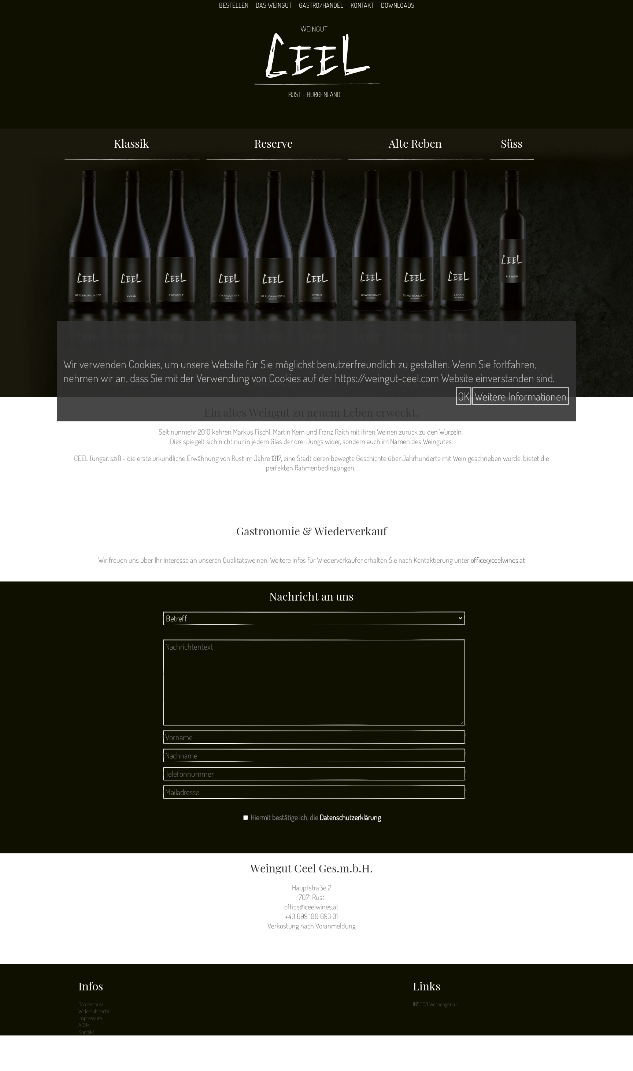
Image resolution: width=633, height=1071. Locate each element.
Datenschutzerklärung (350, 817)
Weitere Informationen (520, 396)
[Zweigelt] (175, 268)
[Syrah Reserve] (317, 268)
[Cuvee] (132, 268)
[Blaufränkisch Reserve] (273, 268)
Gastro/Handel (321, 5)
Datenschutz (90, 1004)
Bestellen (233, 5)
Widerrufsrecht (93, 1011)
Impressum (90, 1018)
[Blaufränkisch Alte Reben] (415, 268)
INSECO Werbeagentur (435, 1004)
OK (463, 396)
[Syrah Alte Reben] (459, 268)
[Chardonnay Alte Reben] (371, 268)
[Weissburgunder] (88, 268)
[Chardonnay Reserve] (229, 268)
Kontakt (362, 5)
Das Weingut (274, 5)
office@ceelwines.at (498, 560)
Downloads (397, 5)
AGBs (83, 1025)
